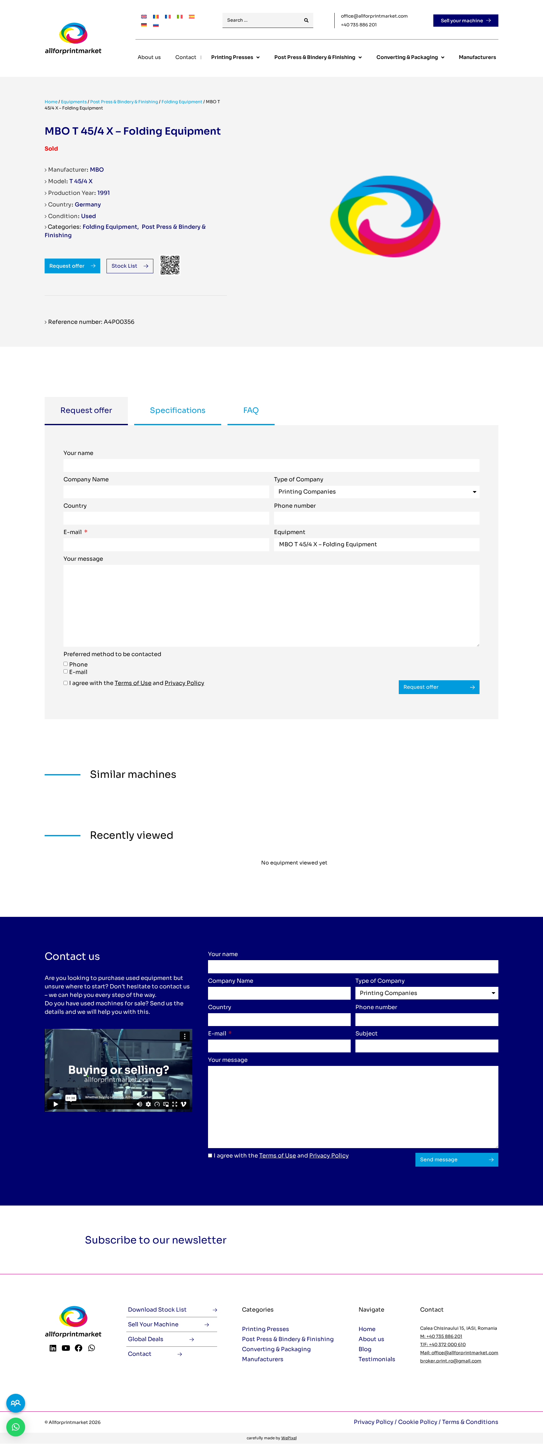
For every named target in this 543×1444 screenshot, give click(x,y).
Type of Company (298, 480)
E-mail (73, 532)
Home (51, 101)
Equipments (74, 101)
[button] (15, 1427)
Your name (78, 453)
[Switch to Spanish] (192, 16)
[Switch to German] (144, 24)
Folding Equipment (182, 101)
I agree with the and (136, 683)
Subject (366, 1034)
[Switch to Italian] (180, 16)
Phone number (295, 506)
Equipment (289, 532)
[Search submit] (306, 20)
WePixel (289, 1438)
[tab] (86, 411)
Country (75, 506)
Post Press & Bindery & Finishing (124, 101)
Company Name (86, 480)
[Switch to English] (144, 16)
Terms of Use (133, 683)
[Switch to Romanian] (156, 16)
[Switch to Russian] (156, 24)
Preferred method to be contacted (112, 654)
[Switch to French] (168, 16)
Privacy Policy (184, 683)
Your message (83, 559)
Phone (78, 664)
